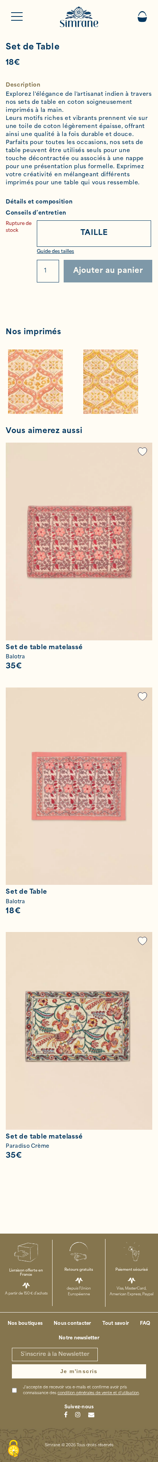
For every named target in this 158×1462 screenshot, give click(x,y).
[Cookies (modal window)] (13, 1449)
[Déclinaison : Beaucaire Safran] (116, 382)
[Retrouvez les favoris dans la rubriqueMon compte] (142, 452)
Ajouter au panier (108, 271)
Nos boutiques (25, 1323)
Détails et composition (39, 202)
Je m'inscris (79, 1371)
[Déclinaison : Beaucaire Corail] (41, 382)
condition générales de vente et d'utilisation (98, 1393)
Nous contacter (72, 1323)
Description (23, 85)
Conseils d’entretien (36, 213)
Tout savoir (115, 1323)
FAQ (145, 1323)
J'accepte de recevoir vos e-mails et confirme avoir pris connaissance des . (81, 1390)
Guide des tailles (55, 251)
